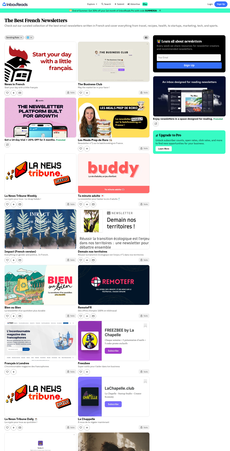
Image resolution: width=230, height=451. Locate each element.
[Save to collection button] (13, 93)
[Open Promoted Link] (7, 145)
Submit (120, 4)
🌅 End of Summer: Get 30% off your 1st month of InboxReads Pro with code (113, 10)
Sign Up (221, 4)
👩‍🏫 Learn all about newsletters (179, 41)
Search (107, 4)
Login (210, 4)
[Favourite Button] (7, 93)
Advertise (135, 4)
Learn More (163, 149)
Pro (145, 4)
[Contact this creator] (20, 93)
